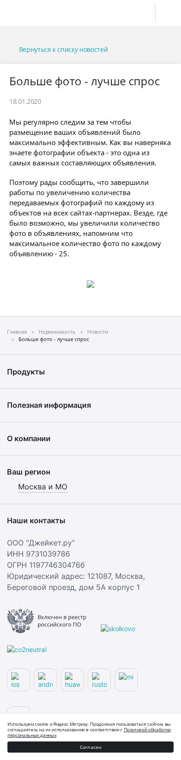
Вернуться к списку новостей (63, 49)
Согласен (91, 747)
